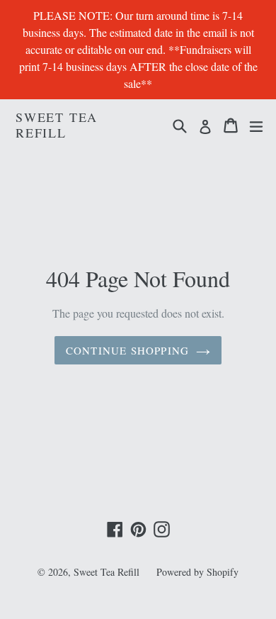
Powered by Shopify (197, 572)
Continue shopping (127, 350)
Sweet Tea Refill (57, 125)
